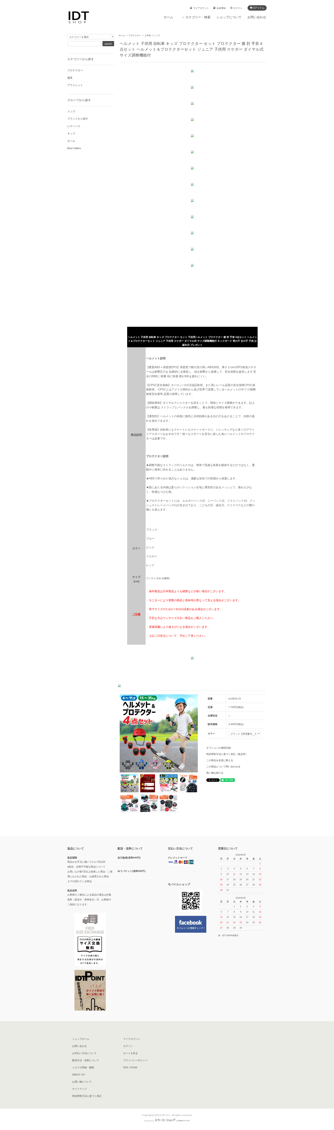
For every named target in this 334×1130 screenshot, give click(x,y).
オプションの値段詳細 (218, 747)
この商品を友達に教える (219, 760)
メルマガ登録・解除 (83, 1067)
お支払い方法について (84, 1053)
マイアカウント (201, 8)
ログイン (237, 8)
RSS (125, 1067)
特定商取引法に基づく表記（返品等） (227, 754)
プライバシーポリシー (135, 1060)
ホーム (168, 17)
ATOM (133, 1067)
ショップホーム (80, 1039)
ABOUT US (78, 1074)
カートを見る (130, 1053)
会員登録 (221, 8)
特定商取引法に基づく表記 (86, 1096)
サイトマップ (79, 1088)
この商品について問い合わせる (223, 766)
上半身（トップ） (153, 35)
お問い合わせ (256, 17)
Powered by (149, 1121)
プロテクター (134, 35)
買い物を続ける (214, 772)
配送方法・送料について (85, 1060)
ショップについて (228, 17)
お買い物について (82, 1081)
